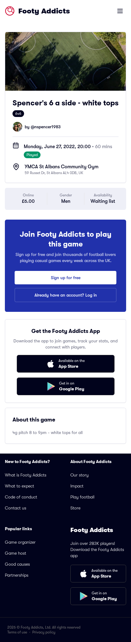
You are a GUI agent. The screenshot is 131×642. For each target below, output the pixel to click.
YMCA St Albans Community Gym (61, 167)
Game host (15, 553)
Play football (82, 496)
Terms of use (17, 632)
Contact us (15, 507)
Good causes (17, 564)
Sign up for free (65, 277)
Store (75, 507)
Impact (76, 485)
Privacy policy (43, 632)
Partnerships (16, 575)
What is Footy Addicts (25, 474)
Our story (79, 474)
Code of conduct (21, 496)
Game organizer (20, 542)
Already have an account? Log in (65, 295)
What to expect (19, 485)
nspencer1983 (47, 126)
